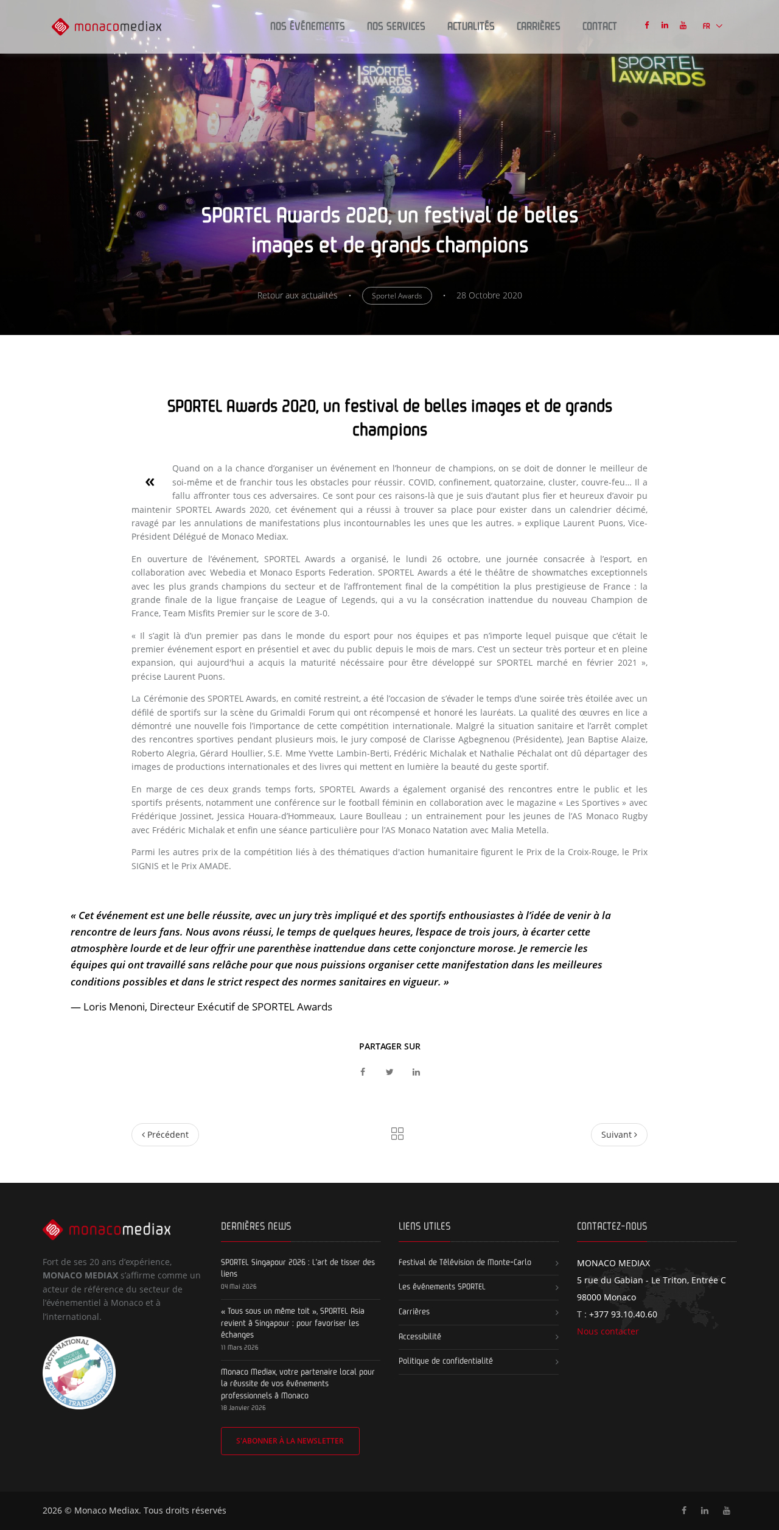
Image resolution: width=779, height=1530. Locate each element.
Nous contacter (608, 1331)
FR (707, 26)
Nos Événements (307, 26)
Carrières (539, 26)
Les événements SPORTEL (442, 1287)
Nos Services (396, 26)
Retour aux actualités (297, 295)
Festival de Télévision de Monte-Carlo (465, 1262)
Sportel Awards (397, 296)
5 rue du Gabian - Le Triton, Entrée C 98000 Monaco (651, 1280)
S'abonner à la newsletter (290, 1441)
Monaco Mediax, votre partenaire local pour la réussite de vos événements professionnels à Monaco (298, 1384)
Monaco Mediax (106, 1510)
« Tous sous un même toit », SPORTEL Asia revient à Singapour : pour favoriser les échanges (293, 1323)
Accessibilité (420, 1337)
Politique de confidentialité (446, 1361)
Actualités (471, 26)
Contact (599, 26)
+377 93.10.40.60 (623, 1314)
